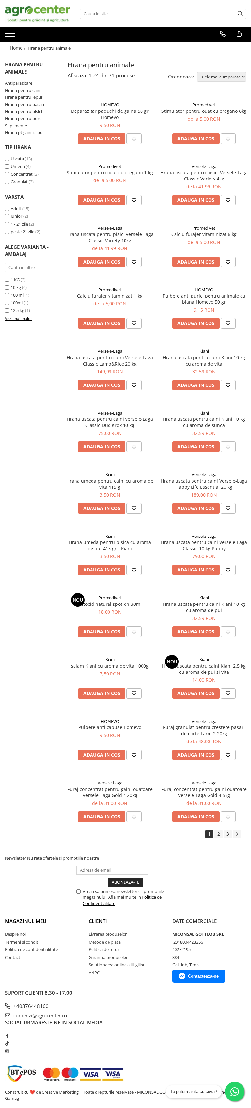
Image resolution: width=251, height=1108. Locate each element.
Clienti (98, 921)
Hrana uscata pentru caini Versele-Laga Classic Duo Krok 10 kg (110, 422)
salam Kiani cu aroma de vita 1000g (110, 666)
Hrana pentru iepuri (24, 97)
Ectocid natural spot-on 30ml (110, 604)
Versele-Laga (204, 166)
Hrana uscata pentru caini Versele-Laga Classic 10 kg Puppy (204, 545)
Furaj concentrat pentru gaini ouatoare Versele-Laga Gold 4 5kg (204, 792)
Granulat (19, 182)
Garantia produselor (108, 957)
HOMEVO (110, 105)
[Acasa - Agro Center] (37, 14)
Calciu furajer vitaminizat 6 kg (204, 234)
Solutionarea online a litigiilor (117, 965)
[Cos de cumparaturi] (239, 34)
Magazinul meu (25, 921)
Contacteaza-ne (203, 976)
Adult (16, 209)
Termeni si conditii (22, 942)
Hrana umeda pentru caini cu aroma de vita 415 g (109, 484)
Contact (12, 957)
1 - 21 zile (19, 224)
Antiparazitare (18, 83)
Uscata (17, 159)
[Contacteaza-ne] (222, 34)
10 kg (16, 287)
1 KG (15, 279)
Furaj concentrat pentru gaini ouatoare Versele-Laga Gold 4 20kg (110, 792)
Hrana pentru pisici (23, 111)
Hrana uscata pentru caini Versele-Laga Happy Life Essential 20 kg (204, 484)
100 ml (17, 295)
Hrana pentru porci (23, 118)
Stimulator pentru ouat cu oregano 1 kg (110, 172)
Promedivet (203, 105)
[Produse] (10, 36)
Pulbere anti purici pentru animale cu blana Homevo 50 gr (204, 299)
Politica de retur (104, 949)
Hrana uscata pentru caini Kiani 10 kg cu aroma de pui (204, 607)
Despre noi (15, 934)
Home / (18, 48)
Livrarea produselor (108, 934)
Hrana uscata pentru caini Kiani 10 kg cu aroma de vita (204, 360)
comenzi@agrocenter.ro (39, 1015)
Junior (16, 216)
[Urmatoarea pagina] (237, 834)
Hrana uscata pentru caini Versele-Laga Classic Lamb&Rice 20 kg (110, 360)
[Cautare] (240, 14)
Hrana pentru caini (23, 90)
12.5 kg (17, 310)
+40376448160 (30, 1006)
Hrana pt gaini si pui (24, 132)
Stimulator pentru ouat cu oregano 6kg (203, 111)
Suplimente (16, 125)
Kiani (204, 351)
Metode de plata (105, 942)
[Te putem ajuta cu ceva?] (234, 1091)
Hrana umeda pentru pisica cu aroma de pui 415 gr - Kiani (110, 545)
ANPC (94, 973)
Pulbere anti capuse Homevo (109, 727)
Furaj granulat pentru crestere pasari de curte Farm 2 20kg (204, 730)
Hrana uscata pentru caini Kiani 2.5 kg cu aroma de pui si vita (204, 669)
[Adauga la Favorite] (134, 138)
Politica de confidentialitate (31, 949)
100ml (17, 303)
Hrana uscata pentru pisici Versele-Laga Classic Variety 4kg (204, 175)
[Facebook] (7, 1036)
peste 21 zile (22, 232)
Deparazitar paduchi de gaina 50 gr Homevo (110, 114)
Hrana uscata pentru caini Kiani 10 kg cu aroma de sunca (204, 422)
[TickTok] (7, 1043)
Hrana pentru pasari (24, 104)
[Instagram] (7, 1051)
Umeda (18, 166)
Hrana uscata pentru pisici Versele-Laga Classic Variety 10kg (110, 237)
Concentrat (22, 174)
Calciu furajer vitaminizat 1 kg (109, 296)
